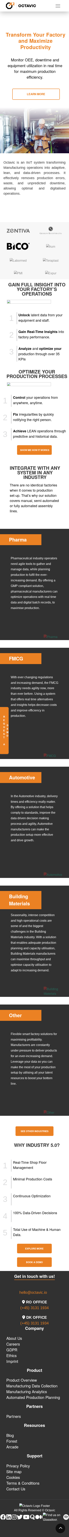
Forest (11, 1441)
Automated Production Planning (33, 1397)
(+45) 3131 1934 (34, 1308)
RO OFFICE (36, 1302)
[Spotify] (66, 1517)
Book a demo (34, 1262)
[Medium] (39, 1517)
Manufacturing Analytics (26, 1391)
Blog (10, 1435)
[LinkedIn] (8, 1517)
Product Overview (21, 1380)
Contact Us (15, 1489)
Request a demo (5, 730)
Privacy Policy (18, 1466)
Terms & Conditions (22, 1483)
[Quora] (32, 1517)
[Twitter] (20, 1517)
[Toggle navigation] (58, 6)
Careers (13, 1344)
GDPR (11, 1349)
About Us (14, 1338)
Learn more (36, 94)
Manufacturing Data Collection (32, 1386)
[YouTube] (26, 1517)
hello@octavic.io (33, 1292)
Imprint (12, 1361)
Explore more (34, 1248)
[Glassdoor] (53, 1519)
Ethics (11, 1355)
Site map (13, 1471)
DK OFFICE (36, 1317)
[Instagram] (14, 1517)
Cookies (13, 1477)
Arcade (12, 1447)
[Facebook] (3, 1517)
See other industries (34, 1131)
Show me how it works (34, 450)
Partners (13, 1416)
